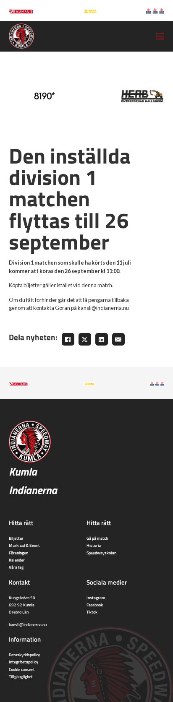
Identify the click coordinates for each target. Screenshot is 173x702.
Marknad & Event (24, 545)
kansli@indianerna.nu (28, 624)
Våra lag (16, 567)
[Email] (118, 339)
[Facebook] (68, 339)
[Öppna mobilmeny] (160, 36)
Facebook (94, 604)
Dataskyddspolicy (24, 654)
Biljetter (16, 538)
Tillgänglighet (21, 676)
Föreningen (18, 552)
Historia (93, 545)
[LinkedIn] (101, 339)
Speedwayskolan (101, 552)
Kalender (17, 559)
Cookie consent (22, 669)
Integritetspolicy (23, 661)
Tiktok (91, 611)
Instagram (95, 597)
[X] (85, 339)
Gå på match (97, 538)
